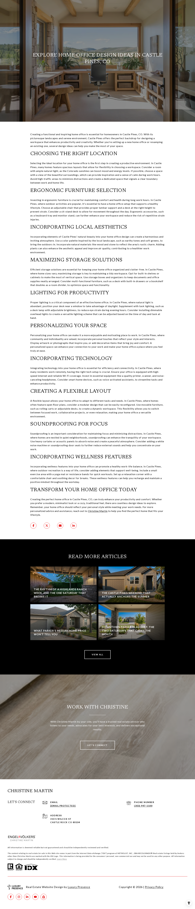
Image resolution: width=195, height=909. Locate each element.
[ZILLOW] (44, 897)
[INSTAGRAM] (19, 897)
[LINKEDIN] (27, 897)
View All (97, 654)
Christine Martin (98, 510)
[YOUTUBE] (35, 897)
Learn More (62, 859)
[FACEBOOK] (11, 897)
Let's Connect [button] (97, 745)
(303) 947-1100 (143, 805)
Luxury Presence (79, 887)
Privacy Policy (154, 887)
